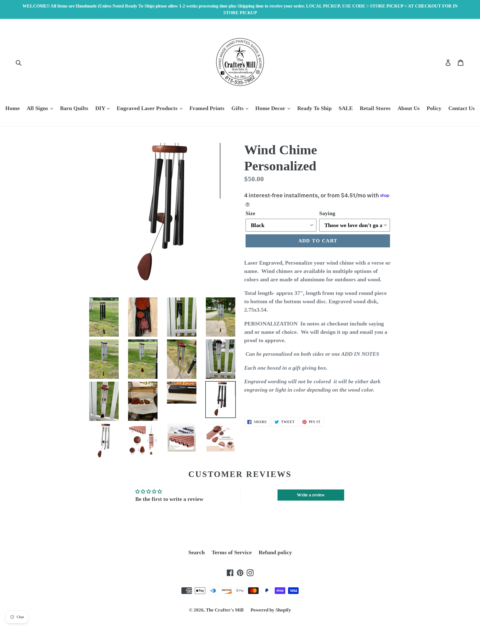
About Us (409, 108)
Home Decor (271, 108)
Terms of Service (232, 552)
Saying (327, 213)
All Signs (38, 108)
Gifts (238, 108)
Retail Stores (375, 108)
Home (12, 108)
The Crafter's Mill (225, 610)
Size (250, 213)
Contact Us (461, 108)
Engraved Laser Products (148, 108)
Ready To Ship (314, 108)
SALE (346, 108)
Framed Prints (206, 108)
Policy (434, 108)
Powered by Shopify (271, 610)
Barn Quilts (74, 108)
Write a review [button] (311, 495)
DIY (100, 108)
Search (196, 552)
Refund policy (275, 552)
